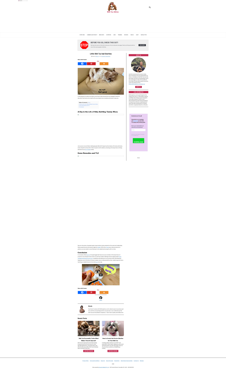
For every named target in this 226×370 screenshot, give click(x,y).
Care (114, 34)
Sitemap (142, 360)
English (20, 0)
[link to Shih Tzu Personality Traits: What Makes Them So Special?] (89, 328)
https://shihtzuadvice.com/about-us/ (137, 84)
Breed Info (101, 34)
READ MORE (142, 45)
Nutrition (108, 34)
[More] (104, 63)
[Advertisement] (113, 23)
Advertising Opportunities (126, 360)
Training (120, 34)
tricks (107, 247)
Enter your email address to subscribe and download (137, 126)
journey (88, 254)
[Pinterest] (91, 63)
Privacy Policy (85, 360)
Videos (132, 34)
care (97, 262)
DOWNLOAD (138, 142)
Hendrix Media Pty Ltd (104, 367)
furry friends (88, 149)
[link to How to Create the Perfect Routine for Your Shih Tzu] (113, 328)
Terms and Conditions (95, 360)
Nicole (97, 56)
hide (89, 102)
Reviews (126, 34)
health (99, 247)
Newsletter (144, 34)
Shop (137, 34)
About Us (138, 86)
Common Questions (91, 34)
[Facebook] (82, 63)
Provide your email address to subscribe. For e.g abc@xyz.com (137, 135)
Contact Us (136, 360)
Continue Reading (88, 351)
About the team (109, 360)
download (135, 120)
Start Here (82, 34)
